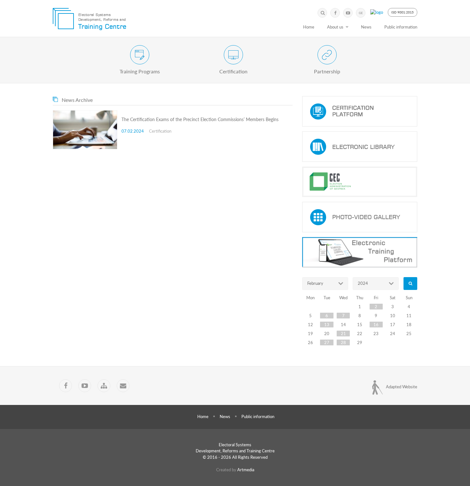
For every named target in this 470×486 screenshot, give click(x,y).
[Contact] (123, 385)
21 (343, 333)
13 (326, 324)
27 (326, 342)
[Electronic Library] (359, 146)
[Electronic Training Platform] (359, 252)
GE (361, 13)
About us (335, 26)
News (366, 26)
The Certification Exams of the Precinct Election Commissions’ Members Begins (199, 119)
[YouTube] (348, 13)
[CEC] (359, 182)
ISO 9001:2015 (402, 12)
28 (343, 342)
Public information (400, 26)
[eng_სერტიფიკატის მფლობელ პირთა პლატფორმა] (359, 111)
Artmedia (245, 469)
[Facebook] (335, 13)
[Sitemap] (104, 385)
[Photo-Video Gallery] (359, 217)
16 (376, 324)
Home (308, 26)
